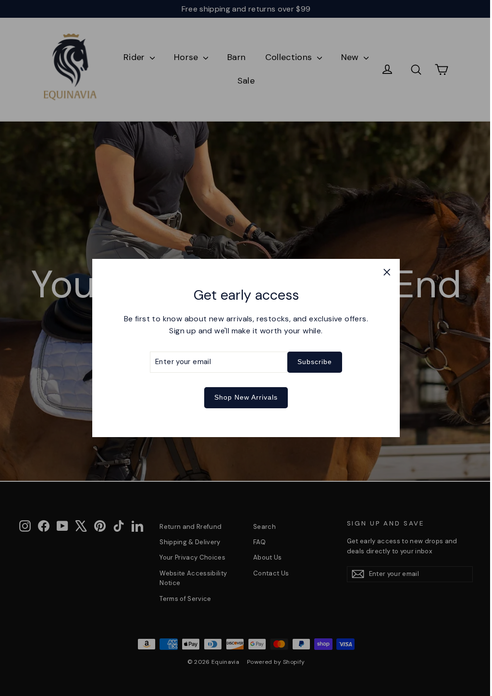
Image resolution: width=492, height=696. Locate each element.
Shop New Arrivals (242, 397)
